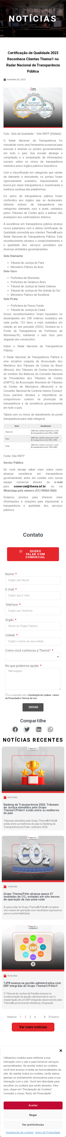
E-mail (10, 589)
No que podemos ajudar (22, 666)
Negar (33, 1115)
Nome (10, 574)
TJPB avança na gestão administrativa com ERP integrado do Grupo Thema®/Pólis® (32, 984)
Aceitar (33, 1105)
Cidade (10, 635)
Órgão (9, 620)
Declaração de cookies (20, 1132)
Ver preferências (33, 1124)
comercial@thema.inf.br (30, 486)
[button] (60, 1050)
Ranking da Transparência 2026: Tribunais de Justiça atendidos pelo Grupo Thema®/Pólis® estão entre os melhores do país (31, 809)
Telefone (11, 604)
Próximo (54, 1017)
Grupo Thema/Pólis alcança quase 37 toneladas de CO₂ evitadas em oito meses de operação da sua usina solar (32, 896)
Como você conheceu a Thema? (28, 650)
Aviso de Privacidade (47, 1132)
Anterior (12, 1017)
